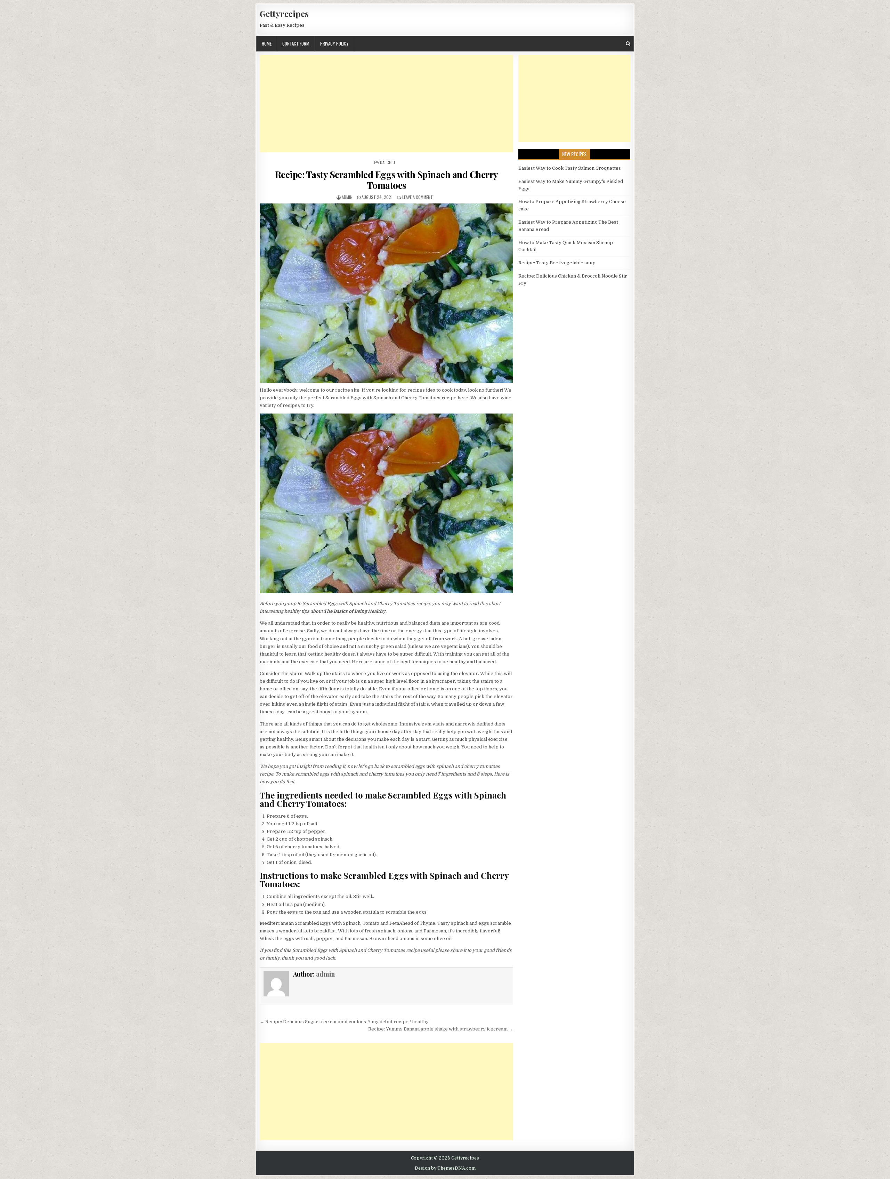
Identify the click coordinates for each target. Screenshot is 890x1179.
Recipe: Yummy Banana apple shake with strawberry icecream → (440, 1029)
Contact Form (295, 43)
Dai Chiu (387, 162)
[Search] (628, 43)
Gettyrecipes (284, 13)
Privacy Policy (334, 43)
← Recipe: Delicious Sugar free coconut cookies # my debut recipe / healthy (344, 1021)
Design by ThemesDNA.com (445, 1168)
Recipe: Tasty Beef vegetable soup (557, 262)
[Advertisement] (386, 103)
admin (347, 197)
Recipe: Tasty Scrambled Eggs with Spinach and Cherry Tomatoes (386, 179)
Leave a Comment (417, 197)
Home (267, 43)
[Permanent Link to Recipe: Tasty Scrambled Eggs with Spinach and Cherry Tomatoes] (386, 293)
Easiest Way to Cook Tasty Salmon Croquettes (569, 168)
